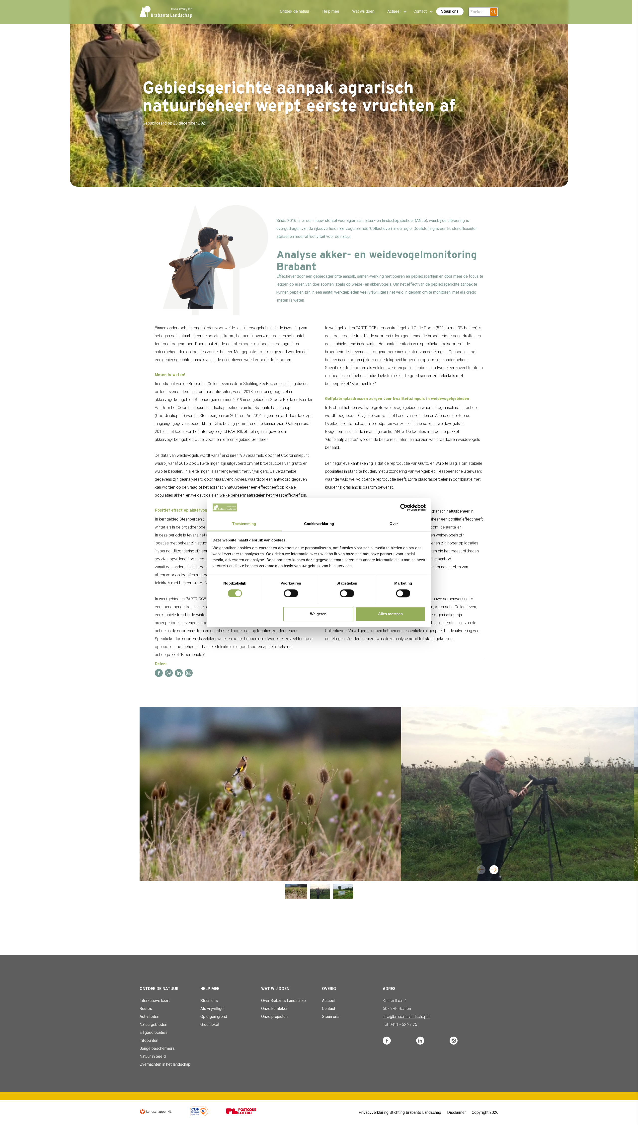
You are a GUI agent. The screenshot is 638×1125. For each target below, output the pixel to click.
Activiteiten (149, 1016)
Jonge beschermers (157, 1048)
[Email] (189, 673)
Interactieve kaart (155, 1000)
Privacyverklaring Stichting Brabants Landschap (400, 1112)
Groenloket (209, 1024)
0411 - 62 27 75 (403, 1024)
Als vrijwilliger (212, 1008)
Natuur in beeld (153, 1056)
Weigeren (318, 614)
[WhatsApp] (169, 673)
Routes (146, 1008)
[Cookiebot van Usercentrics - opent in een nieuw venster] (404, 507)
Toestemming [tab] (244, 524)
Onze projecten (274, 1016)
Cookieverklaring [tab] (319, 524)
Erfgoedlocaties (153, 1032)
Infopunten (149, 1040)
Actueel (328, 1000)
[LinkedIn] (179, 673)
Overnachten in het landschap (165, 1064)
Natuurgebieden (153, 1024)
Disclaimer (456, 1112)
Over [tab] (394, 524)
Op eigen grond (213, 1016)
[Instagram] (454, 1041)
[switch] (291, 593)
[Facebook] (159, 673)
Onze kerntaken (274, 1008)
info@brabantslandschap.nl (406, 1016)
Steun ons (450, 11)
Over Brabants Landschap (283, 1000)
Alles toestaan (390, 614)
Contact (328, 1008)
